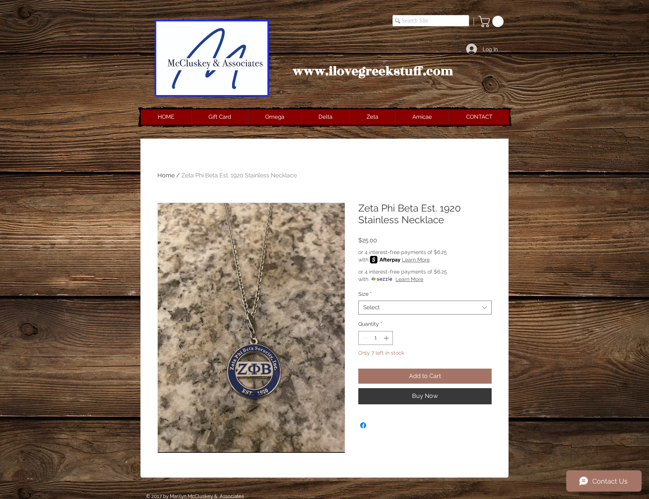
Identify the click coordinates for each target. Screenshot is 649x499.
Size (365, 294)
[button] (492, 21)
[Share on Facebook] (363, 425)
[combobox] (425, 308)
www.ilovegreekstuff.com (373, 71)
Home (166, 175)
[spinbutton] (375, 338)
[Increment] (387, 338)
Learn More (416, 260)
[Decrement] (364, 338)
